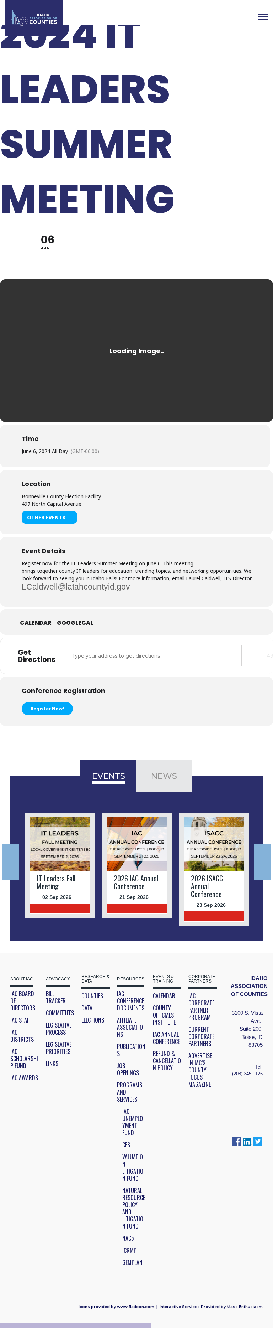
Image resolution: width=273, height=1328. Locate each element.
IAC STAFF (20, 1020)
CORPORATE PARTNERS (201, 979)
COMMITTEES (60, 1012)
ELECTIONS (92, 1020)
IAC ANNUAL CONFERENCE (166, 1038)
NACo (128, 1238)
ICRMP (129, 1250)
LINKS (52, 1063)
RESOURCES (130, 979)
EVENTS (108, 776)
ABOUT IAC (21, 979)
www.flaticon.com (135, 1306)
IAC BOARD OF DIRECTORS (22, 1001)
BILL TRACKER (56, 997)
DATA (86, 1008)
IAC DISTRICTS (22, 1036)
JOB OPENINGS (128, 1069)
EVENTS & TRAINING (163, 979)
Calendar (36, 623)
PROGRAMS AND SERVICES (129, 1092)
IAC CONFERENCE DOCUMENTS (130, 1001)
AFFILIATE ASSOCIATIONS (130, 1027)
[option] (59, 865)
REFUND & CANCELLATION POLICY (167, 1060)
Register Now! (47, 708)
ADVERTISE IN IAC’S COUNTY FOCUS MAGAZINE (200, 1070)
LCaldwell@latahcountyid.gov (76, 586)
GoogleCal (75, 623)
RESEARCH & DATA (95, 979)
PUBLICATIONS (131, 1050)
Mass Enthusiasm (245, 1306)
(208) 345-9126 (247, 1073)
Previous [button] (10, 862)
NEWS (164, 776)
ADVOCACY (58, 979)
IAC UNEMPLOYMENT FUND (132, 1122)
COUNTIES (92, 995)
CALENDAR (164, 995)
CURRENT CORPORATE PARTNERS (201, 1036)
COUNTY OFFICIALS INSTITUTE (164, 1015)
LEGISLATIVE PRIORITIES (58, 1048)
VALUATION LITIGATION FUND (132, 1167)
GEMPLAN (132, 1262)
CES (126, 1144)
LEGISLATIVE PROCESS (58, 1028)
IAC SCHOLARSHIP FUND (24, 1058)
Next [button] (262, 862)
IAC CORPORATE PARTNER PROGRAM (201, 1006)
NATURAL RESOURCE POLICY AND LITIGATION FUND (133, 1208)
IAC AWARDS (24, 1077)
